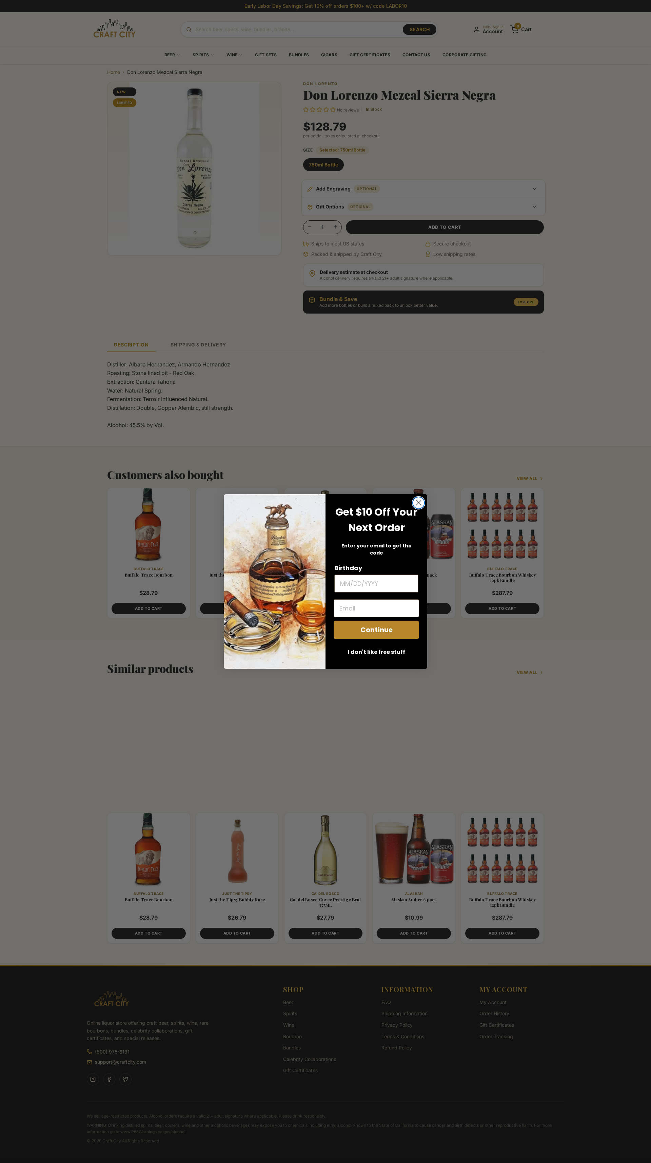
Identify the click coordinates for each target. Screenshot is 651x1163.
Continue (376, 630)
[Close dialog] (419, 503)
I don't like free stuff (376, 652)
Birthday (348, 568)
